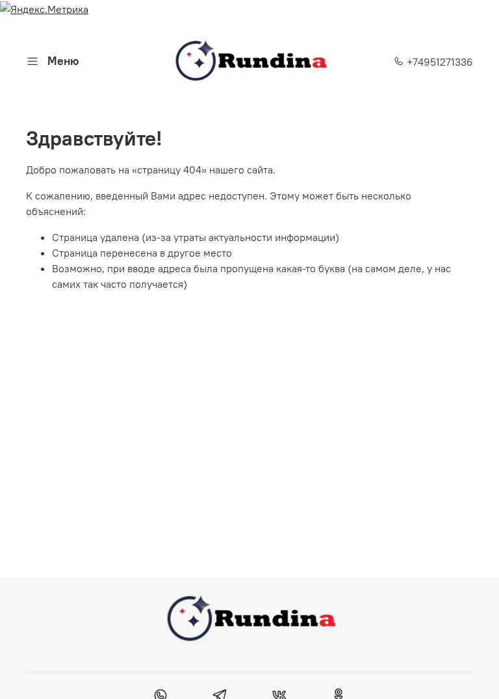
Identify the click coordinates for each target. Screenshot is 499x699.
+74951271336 (438, 61)
